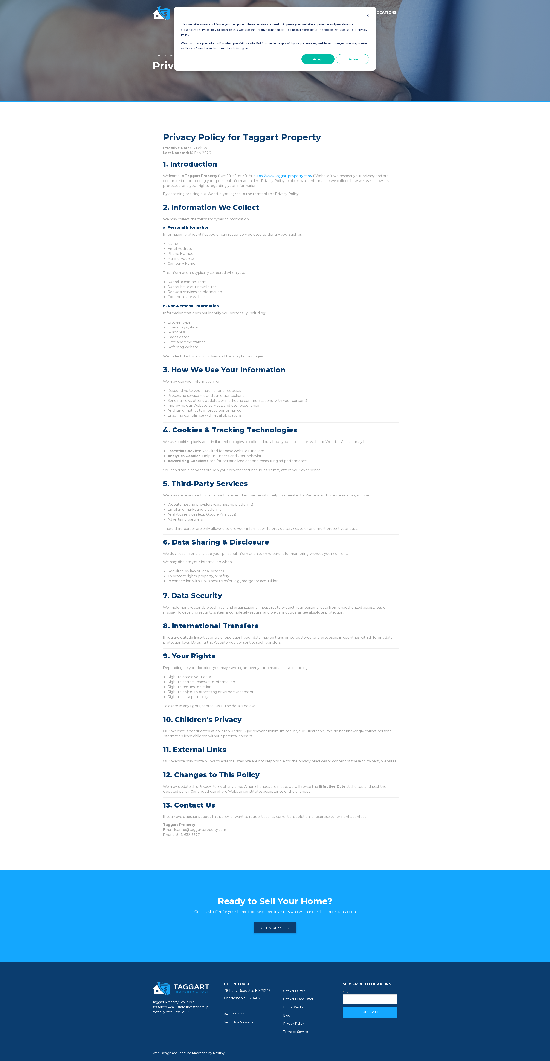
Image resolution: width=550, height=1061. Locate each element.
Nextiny (219, 1053)
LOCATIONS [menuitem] (385, 13)
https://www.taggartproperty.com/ (282, 176)
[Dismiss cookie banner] (367, 16)
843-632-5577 (234, 1014)
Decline (353, 59)
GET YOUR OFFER (275, 928)
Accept (318, 59)
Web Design (162, 1053)
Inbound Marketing (193, 1053)
